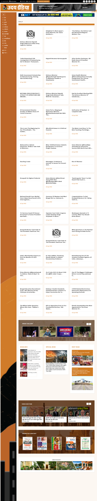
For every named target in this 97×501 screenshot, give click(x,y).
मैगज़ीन (5, 52)
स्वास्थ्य (5, 31)
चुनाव (5, 22)
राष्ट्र (5, 36)
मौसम (5, 48)
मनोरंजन (6, 27)
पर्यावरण (6, 29)
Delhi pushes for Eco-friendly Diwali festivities (81, 353)
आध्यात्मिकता (7, 38)
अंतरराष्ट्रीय (6, 34)
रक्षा (5, 20)
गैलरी (5, 50)
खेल (5, 41)
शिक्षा (5, 24)
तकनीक (6, 45)
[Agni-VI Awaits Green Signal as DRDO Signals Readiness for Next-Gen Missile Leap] (65, 331)
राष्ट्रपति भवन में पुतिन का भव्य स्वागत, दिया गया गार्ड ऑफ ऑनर (55, 419)
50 (31, 421)
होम (5, 17)
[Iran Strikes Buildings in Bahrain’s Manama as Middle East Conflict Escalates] (30, 331)
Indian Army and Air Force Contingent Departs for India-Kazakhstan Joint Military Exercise (81, 372)
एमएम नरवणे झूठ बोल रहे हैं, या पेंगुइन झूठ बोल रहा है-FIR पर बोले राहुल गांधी (32, 419)
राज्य (5, 43)
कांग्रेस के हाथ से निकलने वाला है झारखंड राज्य (79, 419)
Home (20, 21)
